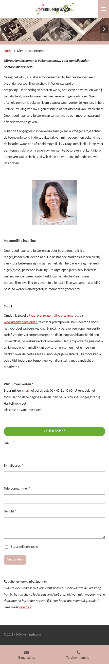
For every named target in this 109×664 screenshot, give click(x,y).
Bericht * (10, 511)
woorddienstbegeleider (21, 322)
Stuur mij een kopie (24, 547)
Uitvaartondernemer (32, 51)
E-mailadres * (13, 466)
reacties (25, 607)
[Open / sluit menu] (103, 9)
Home (8, 51)
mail (26, 391)
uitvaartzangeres (65, 316)
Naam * (9, 443)
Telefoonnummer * (17, 489)
